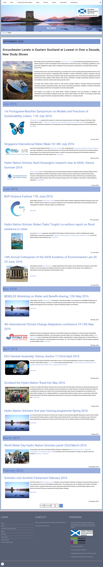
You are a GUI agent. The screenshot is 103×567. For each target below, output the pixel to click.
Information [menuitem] (63, 2)
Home (4, 32)
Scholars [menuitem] (45, 2)
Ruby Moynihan (47, 266)
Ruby (36, 453)
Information (4, 537)
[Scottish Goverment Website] (88, 12)
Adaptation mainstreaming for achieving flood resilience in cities (71, 235)
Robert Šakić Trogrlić (56, 148)
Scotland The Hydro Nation (8, 528)
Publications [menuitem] (74, 2)
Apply (2, 531)
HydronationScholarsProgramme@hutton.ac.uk (52, 522)
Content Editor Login (7, 542)
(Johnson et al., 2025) (67, 61)
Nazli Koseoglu (34, 171)
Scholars (3, 534)
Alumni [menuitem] (54, 2)
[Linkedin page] (100, 2)
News (2, 526)
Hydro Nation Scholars (47, 482)
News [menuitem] (11, 2)
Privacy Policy (5, 540)
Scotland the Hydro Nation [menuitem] (24, 2)
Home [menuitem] (4, 2)
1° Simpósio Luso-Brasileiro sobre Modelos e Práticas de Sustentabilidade (63, 122)
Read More (33, 126)
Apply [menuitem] (37, 2)
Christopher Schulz (35, 120)
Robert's (39, 233)
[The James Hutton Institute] (78, 540)
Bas (40, 453)
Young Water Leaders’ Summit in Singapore (86, 148)
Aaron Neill (51, 362)
